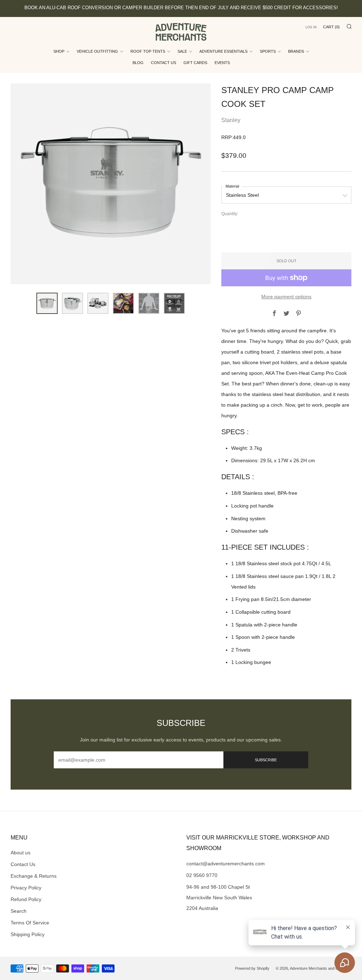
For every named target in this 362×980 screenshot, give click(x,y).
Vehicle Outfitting (97, 51)
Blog (138, 63)
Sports (268, 51)
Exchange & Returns (34, 876)
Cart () (331, 27)
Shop (58, 51)
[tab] (47, 303)
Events (222, 63)
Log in (311, 27)
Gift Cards (195, 63)
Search (19, 911)
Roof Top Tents (147, 51)
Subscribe (266, 760)
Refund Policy (26, 899)
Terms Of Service (30, 922)
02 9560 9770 (201, 875)
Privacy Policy (26, 887)
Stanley (230, 120)
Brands (296, 51)
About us (20, 852)
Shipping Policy (28, 934)
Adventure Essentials (223, 51)
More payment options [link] (286, 296)
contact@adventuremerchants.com (225, 863)
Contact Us (163, 63)
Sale (182, 51)
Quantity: (229, 214)
